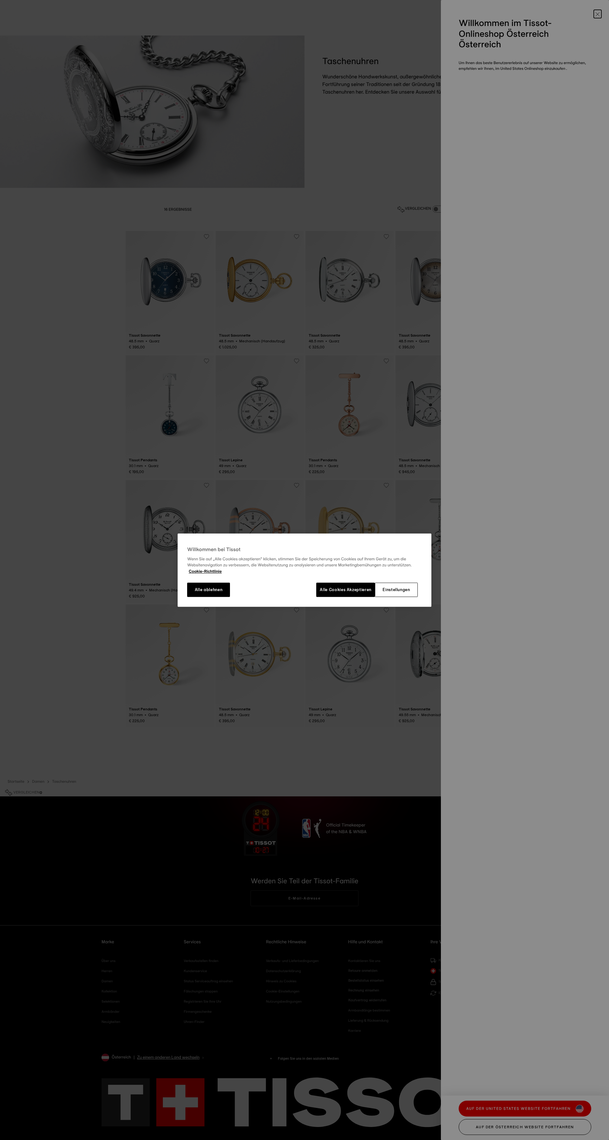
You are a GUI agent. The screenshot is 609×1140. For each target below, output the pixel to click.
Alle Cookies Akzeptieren (345, 589)
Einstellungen (396, 589)
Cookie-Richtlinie (205, 571)
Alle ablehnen (208, 589)
